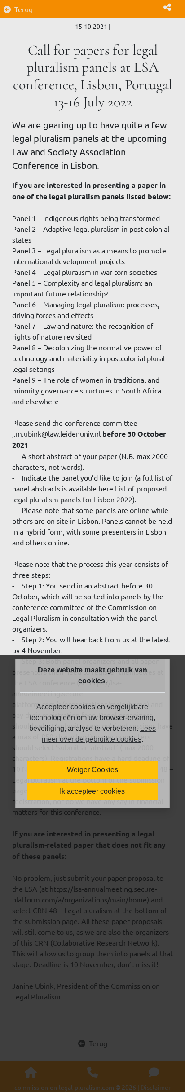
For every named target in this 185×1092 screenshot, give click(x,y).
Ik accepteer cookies (92, 791)
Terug (23, 8)
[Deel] (167, 7)
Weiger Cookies (92, 770)
